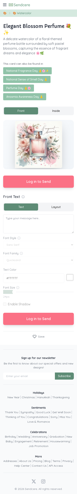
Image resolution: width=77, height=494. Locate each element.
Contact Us (39, 465)
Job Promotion (38, 446)
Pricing (37, 461)
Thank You (11, 412)
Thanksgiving (60, 397)
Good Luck (43, 412)
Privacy (67, 461)
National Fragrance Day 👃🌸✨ (27, 71)
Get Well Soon (61, 412)
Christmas (28, 397)
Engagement (23, 441)
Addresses (10, 461)
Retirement (41, 441)
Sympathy (27, 412)
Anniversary (39, 436)
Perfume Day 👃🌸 (18, 88)
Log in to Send (38, 181)
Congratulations (37, 417)
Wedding (24, 436)
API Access (56, 465)
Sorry (54, 417)
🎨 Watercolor (22, 13)
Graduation (57, 436)
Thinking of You (15, 417)
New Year (14, 397)
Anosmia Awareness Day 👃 (24, 96)
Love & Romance (38, 421)
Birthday (10, 436)
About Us (25, 461)
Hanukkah (43, 397)
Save (41, 336)
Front (21, 111)
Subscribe (64, 376)
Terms (56, 461)
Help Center (22, 465)
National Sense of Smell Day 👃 (26, 79)
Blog (47, 461)
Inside (56, 111)
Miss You (65, 417)
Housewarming (60, 441)
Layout (56, 207)
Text (21, 207)
